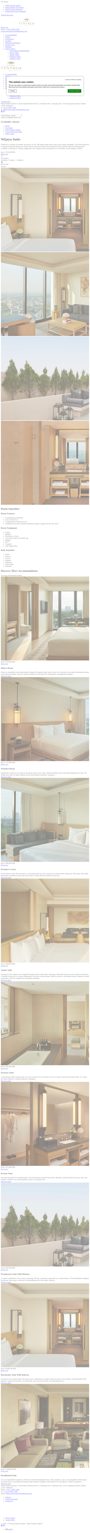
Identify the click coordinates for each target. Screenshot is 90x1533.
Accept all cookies (74, 91)
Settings (12, 91)
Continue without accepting (73, 79)
